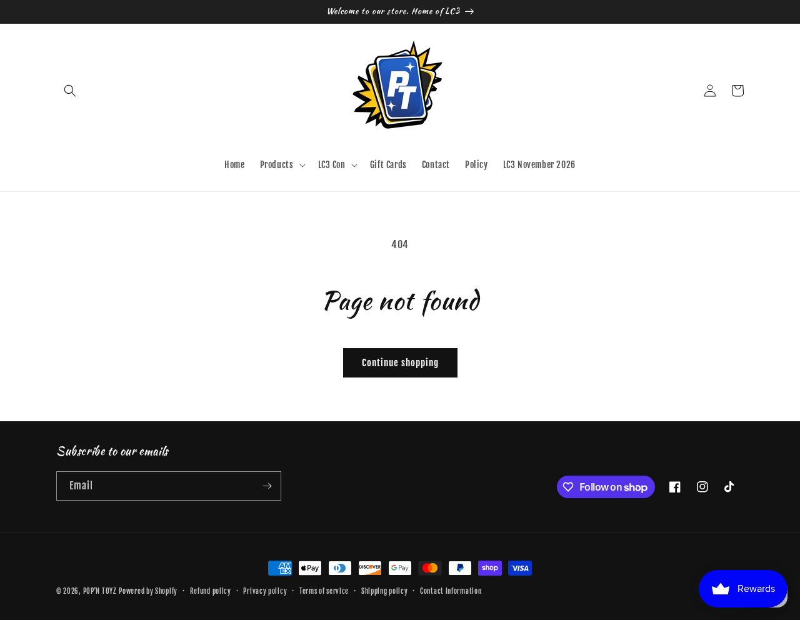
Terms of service (324, 591)
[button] (70, 90)
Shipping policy (384, 591)
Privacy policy (265, 591)
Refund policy (210, 591)
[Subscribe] (267, 486)
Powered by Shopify (148, 591)
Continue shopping (400, 363)
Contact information (450, 591)
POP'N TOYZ (100, 591)
